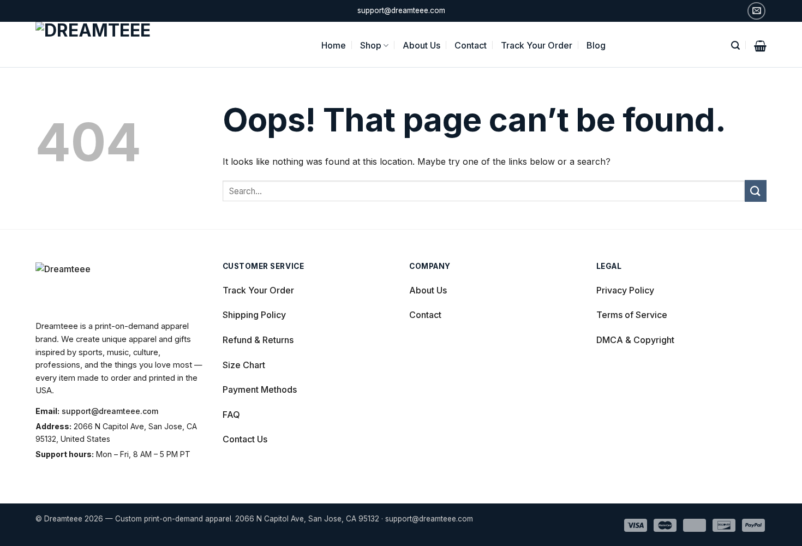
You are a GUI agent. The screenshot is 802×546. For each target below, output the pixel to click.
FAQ (231, 414)
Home (333, 45)
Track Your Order (536, 45)
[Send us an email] (756, 11)
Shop (370, 45)
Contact (470, 45)
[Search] (735, 44)
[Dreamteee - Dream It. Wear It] (107, 44)
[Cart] (760, 45)
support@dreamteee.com (110, 411)
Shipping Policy (254, 314)
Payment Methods (260, 389)
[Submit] (756, 190)
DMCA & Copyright (635, 339)
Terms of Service (631, 314)
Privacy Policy (625, 290)
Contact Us (245, 439)
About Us (421, 45)
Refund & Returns (258, 339)
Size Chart (244, 364)
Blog (596, 45)
